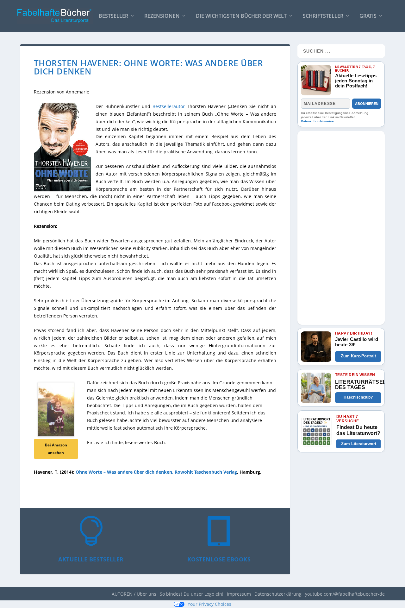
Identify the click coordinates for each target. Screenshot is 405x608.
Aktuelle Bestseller (91, 559)
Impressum (239, 594)
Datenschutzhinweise (317, 121)
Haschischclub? (358, 397)
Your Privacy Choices (209, 604)
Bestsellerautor (169, 106)
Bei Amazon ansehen (56, 448)
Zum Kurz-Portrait (358, 356)
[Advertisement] (341, 226)
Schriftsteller (323, 16)
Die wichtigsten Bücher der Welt (241, 16)
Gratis (368, 16)
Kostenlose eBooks (219, 559)
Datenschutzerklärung (278, 594)
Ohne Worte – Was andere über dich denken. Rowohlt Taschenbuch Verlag (156, 472)
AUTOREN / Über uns (134, 594)
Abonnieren (366, 104)
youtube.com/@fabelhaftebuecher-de (345, 594)
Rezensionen (162, 16)
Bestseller (113, 16)
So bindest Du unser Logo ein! (191, 594)
